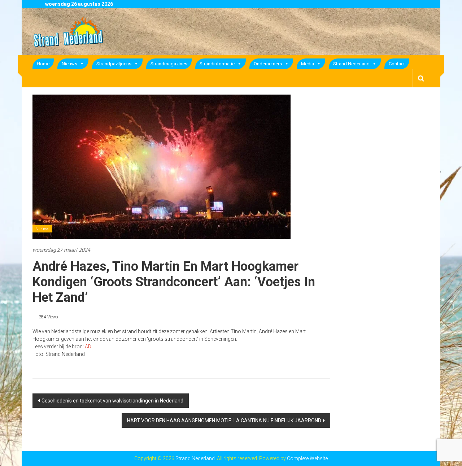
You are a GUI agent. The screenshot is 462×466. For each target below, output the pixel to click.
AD (88, 346)
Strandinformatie (217, 63)
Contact (397, 63)
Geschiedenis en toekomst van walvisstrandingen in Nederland (112, 401)
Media (307, 63)
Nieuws (69, 63)
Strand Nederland (351, 63)
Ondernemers (268, 63)
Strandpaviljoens (113, 63)
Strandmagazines (169, 63)
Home (43, 63)
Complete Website (307, 458)
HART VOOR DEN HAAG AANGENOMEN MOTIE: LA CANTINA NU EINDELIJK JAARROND (224, 420)
